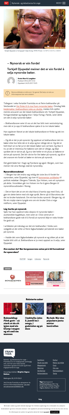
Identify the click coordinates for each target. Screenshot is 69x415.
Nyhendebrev (42, 373)
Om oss (55, 368)
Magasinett (41, 365)
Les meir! (46, 412)
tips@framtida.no (46, 384)
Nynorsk (46, 259)
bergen (30, 259)
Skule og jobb (42, 363)
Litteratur (38, 259)
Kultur (55, 360)
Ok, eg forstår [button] (54, 412)
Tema (55, 373)
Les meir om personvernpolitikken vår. (17, 385)
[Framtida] (7, 3)
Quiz (54, 365)
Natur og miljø (58, 363)
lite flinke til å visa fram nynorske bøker (34, 106)
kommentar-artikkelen (49, 177)
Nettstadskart (58, 371)
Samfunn (40, 360)
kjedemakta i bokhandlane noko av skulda (23, 109)
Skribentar (41, 371)
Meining (40, 368)
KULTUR (22, 259)
